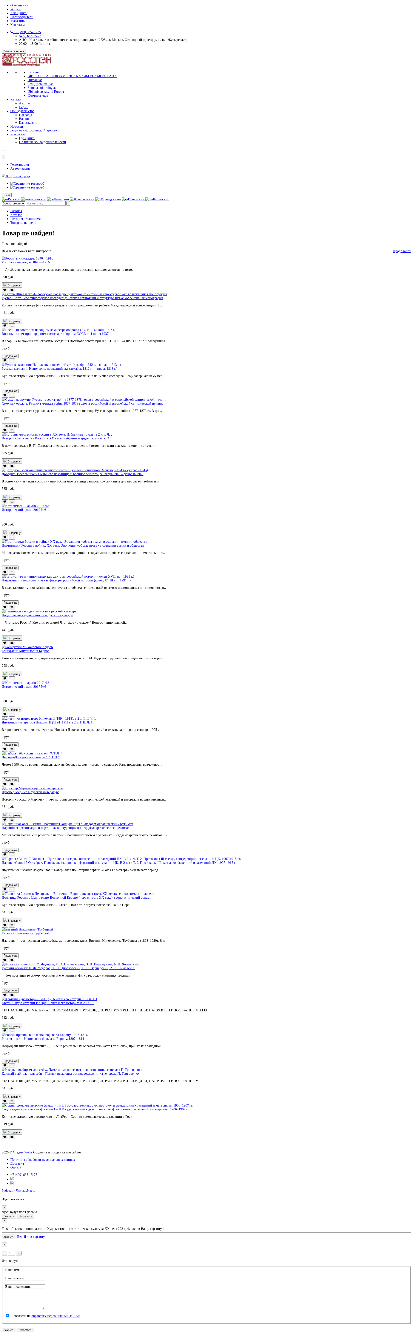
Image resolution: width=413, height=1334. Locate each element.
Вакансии (26, 119)
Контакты (17, 24)
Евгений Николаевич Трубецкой (26, 933)
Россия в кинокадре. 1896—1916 (26, 262)
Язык (6, 195)
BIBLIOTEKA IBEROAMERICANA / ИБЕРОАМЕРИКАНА (72, 76)
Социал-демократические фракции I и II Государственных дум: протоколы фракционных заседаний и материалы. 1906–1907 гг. (96, 1109)
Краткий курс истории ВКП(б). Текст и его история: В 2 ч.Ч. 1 (48, 1003)
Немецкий (61, 199)
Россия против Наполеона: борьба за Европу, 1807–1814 (43, 1038)
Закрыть (8, 1216)
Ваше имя (12, 1270)
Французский (111, 199)
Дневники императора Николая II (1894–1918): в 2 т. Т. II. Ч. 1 (47, 722)
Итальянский (84, 199)
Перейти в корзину (31, 1236)
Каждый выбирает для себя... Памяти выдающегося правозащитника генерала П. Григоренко (70, 1073)
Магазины (17, 21)
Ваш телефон (15, 1278)
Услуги (15, 9)
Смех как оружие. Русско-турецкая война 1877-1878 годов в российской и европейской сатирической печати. (82, 403)
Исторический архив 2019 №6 (24, 510)
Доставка (17, 1163)
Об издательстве (22, 111)
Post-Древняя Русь (41, 84)
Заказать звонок (14, 51)
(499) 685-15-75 (30, 36)
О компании (19, 5)
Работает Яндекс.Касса (18, 1190)
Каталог (33, 72)
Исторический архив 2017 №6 (24, 686)
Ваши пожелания (18, 1286)
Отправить (25, 1216)
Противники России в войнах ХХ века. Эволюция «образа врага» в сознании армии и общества (73, 545)
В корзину (14, 285)
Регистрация (19, 164)
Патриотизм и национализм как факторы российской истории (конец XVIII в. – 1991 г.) (66, 580)
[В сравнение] (12, 290)
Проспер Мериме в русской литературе (30, 792)
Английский (37, 199)
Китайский (161, 199)
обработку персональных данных (55, 1316)
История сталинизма (25, 219)
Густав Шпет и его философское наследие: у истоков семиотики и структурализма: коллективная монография (82, 298)
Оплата (15, 1167)
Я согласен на (45, 1316)
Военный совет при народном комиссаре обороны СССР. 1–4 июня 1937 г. (56, 333)
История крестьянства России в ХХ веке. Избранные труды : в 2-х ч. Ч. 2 (55, 438)
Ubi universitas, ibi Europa (46, 91)
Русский (14, 199)
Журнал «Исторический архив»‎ (33, 130)
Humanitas (35, 80)
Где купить (27, 138)
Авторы (25, 103)
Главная (16, 211)
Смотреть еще (38, 95)
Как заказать (28, 122)
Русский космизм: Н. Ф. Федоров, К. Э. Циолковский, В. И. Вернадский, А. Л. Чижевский (68, 968)
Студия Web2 (22, 1152)
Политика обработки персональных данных (42, 1159)
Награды (25, 115)
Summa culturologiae (42, 88)
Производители (21, 17)
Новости (16, 126)
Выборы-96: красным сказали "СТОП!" (31, 757)
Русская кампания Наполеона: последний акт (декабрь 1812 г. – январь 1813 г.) (59, 368)
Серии (23, 107)
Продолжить (402, 251)
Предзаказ (10, 356)
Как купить (18, 13)
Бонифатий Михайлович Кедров (25, 651)
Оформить (25, 1330)
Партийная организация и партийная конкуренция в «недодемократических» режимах (65, 828)
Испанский (136, 199)
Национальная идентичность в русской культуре (37, 615)
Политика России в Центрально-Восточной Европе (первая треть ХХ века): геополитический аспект (76, 897)
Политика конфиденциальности (42, 142)
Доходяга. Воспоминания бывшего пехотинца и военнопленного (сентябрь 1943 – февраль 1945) (73, 474)
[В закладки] (5, 290)
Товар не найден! (23, 222)
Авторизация (20, 168)
